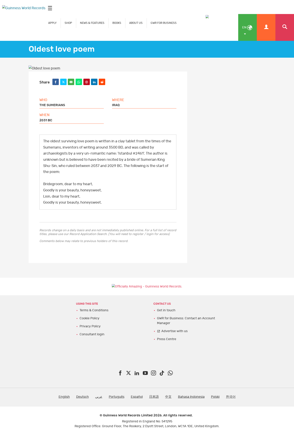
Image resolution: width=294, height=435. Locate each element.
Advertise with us (174, 331)
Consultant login (92, 334)
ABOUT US (136, 22)
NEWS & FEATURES (92, 22)
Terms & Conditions (94, 310)
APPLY (52, 22)
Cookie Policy (89, 318)
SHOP (68, 22)
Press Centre (166, 339)
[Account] (266, 27)
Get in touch (166, 310)
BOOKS (116, 22)
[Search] (284, 27)
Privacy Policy (90, 326)
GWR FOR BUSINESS (164, 22)
